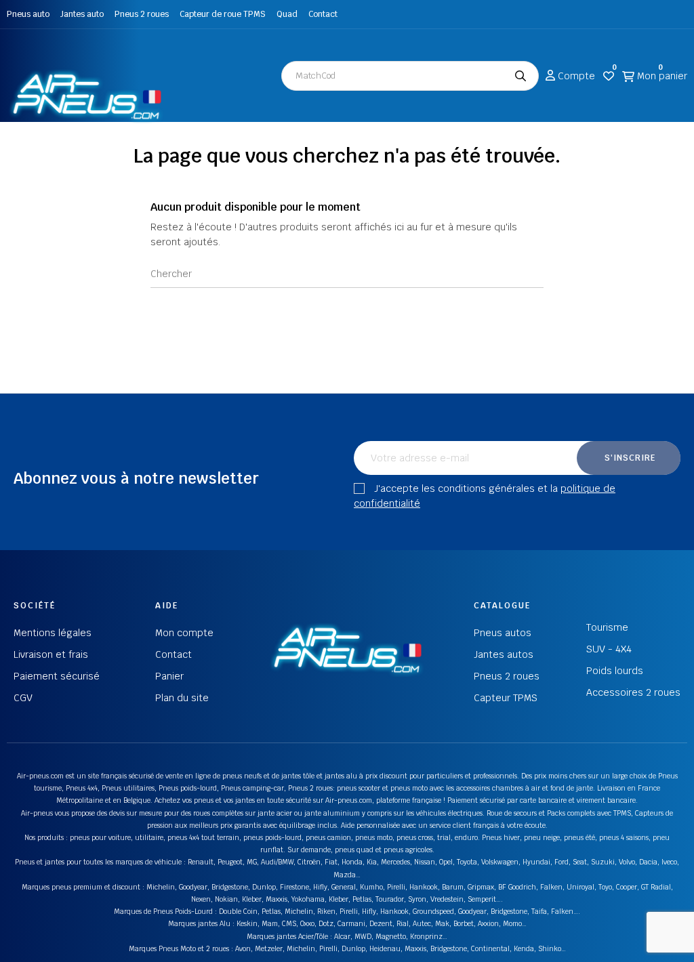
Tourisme (607, 627)
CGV (23, 698)
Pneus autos (502, 633)
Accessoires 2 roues (633, 692)
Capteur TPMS (505, 698)
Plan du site (182, 698)
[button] (27, 48)
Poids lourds (614, 671)
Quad (287, 14)
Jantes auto (82, 14)
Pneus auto (28, 14)
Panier (169, 676)
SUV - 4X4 (609, 649)
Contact (323, 14)
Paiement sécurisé (57, 676)
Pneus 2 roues (142, 14)
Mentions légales (52, 633)
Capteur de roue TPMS (223, 14)
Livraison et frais (51, 654)
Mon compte (184, 633)
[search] (520, 76)
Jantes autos (503, 654)
